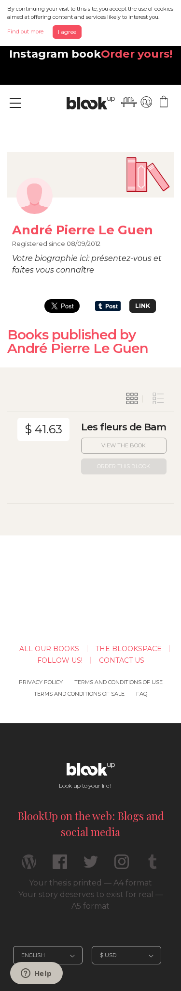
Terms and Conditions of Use (118, 682)
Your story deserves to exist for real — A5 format (90, 900)
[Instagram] (121, 865)
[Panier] (163, 102)
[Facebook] (60, 865)
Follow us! (60, 660)
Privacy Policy (41, 682)
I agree (67, 31)
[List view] (158, 399)
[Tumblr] (152, 865)
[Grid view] (132, 399)
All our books (49, 648)
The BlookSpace (129, 648)
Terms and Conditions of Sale (79, 693)
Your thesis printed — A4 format (90, 882)
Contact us (121, 660)
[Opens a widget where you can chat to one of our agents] (36, 974)
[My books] (129, 102)
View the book (123, 445)
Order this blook (123, 466)
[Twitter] (91, 865)
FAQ (141, 693)
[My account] (146, 102)
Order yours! (136, 54)
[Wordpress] (29, 865)
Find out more (25, 31)
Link (142, 305)
